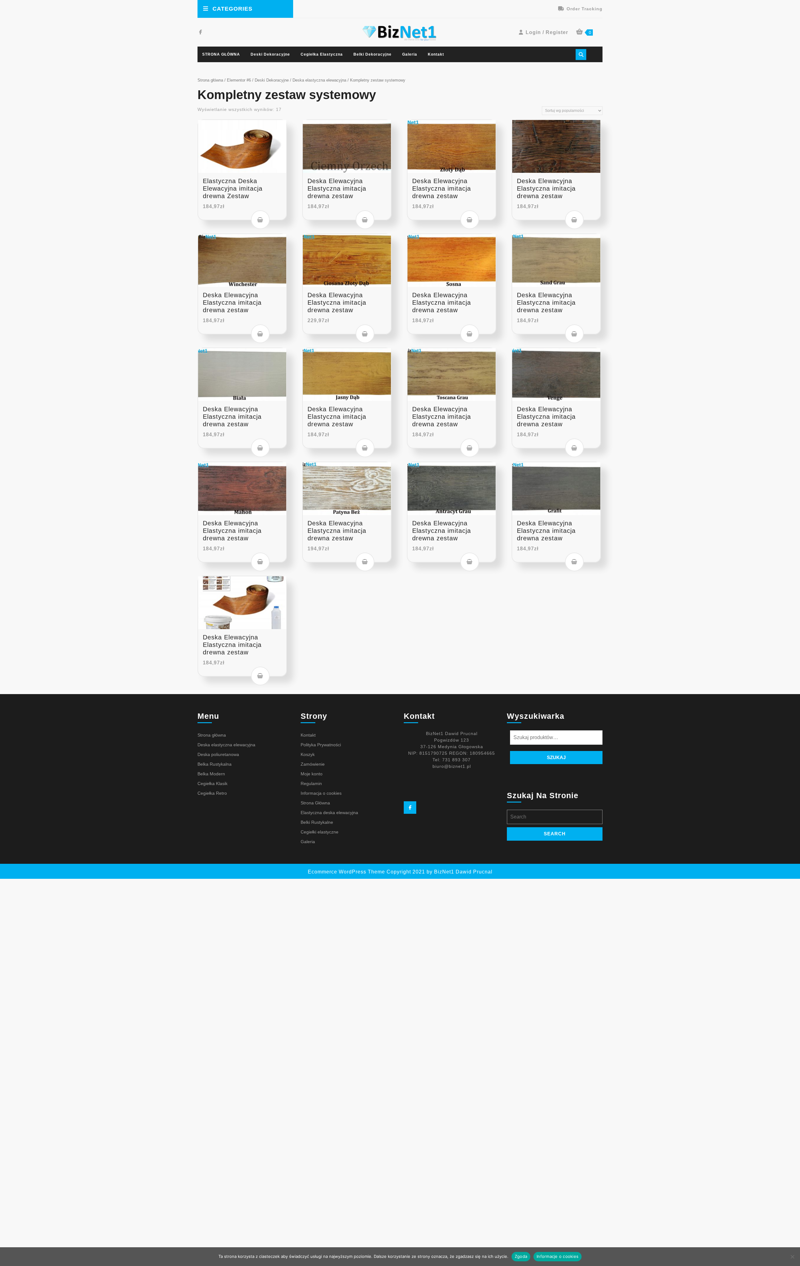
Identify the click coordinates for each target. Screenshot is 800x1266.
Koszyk (308, 754)
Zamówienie (313, 764)
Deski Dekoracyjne (270, 54)
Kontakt (436, 54)
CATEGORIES (232, 9)
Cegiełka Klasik (213, 783)
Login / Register (547, 32)
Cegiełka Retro (212, 793)
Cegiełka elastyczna (322, 54)
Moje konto (311, 773)
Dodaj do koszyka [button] (260, 219)
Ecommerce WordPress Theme (346, 871)
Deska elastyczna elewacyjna (319, 80)
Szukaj (556, 757)
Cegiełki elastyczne (319, 831)
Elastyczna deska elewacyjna (329, 812)
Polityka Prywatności (321, 744)
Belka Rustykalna (215, 764)
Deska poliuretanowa (218, 754)
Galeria (409, 54)
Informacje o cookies (557, 1256)
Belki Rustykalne (317, 822)
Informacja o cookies (321, 793)
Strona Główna (315, 802)
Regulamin (311, 783)
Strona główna (210, 80)
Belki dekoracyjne (372, 54)
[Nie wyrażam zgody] (792, 1256)
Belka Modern (211, 773)
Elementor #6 (239, 80)
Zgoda (521, 1256)
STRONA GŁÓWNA (221, 54)
